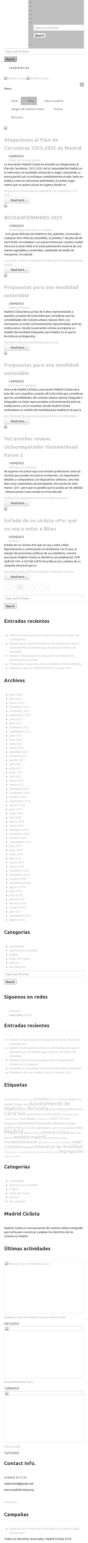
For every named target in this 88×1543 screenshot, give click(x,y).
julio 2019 (15, 846)
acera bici (28, 1099)
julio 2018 (15, 891)
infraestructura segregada (32, 1127)
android (9, 498)
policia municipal (18, 1152)
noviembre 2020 (19, 793)
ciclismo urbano (51, 1114)
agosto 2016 (17, 919)
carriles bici (33, 1114)
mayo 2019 (16, 854)
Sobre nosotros (54, 101)
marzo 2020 (16, 821)
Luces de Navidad (60, 1127)
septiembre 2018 (20, 883)
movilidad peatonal (20, 1142)
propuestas (31, 416)
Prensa (58, 109)
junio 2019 (16, 850)
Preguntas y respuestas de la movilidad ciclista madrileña (45, 664)
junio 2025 (16, 694)
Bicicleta (43, 260)
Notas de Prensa (19, 160)
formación (44, 1123)
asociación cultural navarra (21, 260)
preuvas (31, 1151)
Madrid (8, 342)
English (14, 954)
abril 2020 (15, 817)
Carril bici (29, 571)
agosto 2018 (17, 887)
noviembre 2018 (19, 874)
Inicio (14, 101)
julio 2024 (15, 698)
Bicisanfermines (59, 260)
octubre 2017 (17, 907)
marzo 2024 (16, 702)
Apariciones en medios (23, 950)
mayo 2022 (16, 743)
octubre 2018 (17, 878)
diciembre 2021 (19, 752)
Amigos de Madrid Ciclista (27, 109)
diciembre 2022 (19, 727)
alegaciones (11, 191)
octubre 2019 (17, 838)
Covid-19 (55, 1118)
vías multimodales (65, 416)
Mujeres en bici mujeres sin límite (54, 1142)
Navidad (28, 1147)
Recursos (17, 117)
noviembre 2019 (19, 833)
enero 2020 (16, 825)
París (6, 1152)
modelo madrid (29, 1137)
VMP (17, 1156)
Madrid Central (33, 1132)
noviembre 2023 (19, 711)
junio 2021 (16, 768)
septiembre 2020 (20, 801)
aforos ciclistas (58, 1099)
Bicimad (19, 571)
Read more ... (19, 200)
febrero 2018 (17, 903)
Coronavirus (43, 1119)
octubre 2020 (17, 797)
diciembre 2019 (19, 829)
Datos (66, 1118)
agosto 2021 (17, 760)
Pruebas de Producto (47, 1152)
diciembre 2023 (19, 707)
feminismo (26, 1123)
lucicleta (77, 1127)
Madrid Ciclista (55, 1132)
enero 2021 (16, 784)
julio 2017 (15, 911)
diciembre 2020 (19, 788)
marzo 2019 (16, 862)
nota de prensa (48, 342)
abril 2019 (15, 858)
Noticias (36, 160)
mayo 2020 (16, 813)
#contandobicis (13, 1099)
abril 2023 (15, 723)
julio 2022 (15, 735)
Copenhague (27, 1118)
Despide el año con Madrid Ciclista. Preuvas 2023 (40, 668)
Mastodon (10, 1502)
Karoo (55, 498)
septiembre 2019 (20, 842)
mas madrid (51, 571)
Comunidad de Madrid (33, 191)
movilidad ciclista (57, 1137)
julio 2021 (15, 764)
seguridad (9, 1156)
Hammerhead (43, 498)
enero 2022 (16, 747)
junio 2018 (16, 895)
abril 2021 (15, 776)
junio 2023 (16, 719)
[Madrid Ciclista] (26, 78)
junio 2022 (16, 739)
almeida (9, 571)
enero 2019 (16, 866)
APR (26, 1104)
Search (39, 35)
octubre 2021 (17, 756)
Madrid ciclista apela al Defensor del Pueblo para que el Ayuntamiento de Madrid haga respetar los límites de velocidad (44, 647)
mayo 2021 (16, 772)
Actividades (16, 229)
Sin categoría (44, 229)
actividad (41, 1099)
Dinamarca (11, 1123)
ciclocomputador (24, 498)
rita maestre (66, 571)
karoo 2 (64, 498)
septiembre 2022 (20, 731)
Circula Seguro (11, 1119)
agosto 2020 (17, 805)
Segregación (46, 416)
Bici (24, 1109)
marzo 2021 (16, 780)
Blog (31, 101)
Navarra (74, 260)
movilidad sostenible (26, 342)
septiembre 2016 (20, 915)
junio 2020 (16, 809)
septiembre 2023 (20, 715)
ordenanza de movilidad (58, 1146)
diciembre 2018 (19, 870)
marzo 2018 (16, 899)
